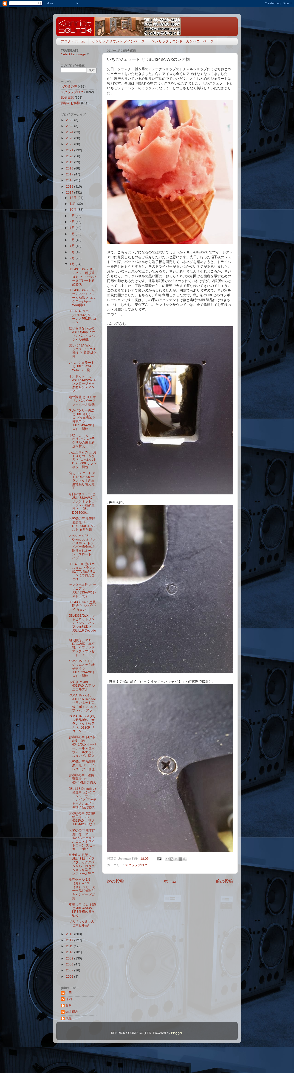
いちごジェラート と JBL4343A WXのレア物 (81, 366)
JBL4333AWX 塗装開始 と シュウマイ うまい (82, 605)
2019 (70, 162)
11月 (73, 203)
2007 (70, 970)
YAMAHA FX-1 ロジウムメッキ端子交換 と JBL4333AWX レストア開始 (82, 668)
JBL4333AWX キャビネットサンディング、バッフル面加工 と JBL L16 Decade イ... (82, 625)
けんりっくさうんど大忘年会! (81, 923)
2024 (70, 132)
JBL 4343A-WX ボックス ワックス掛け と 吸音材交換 (82, 351)
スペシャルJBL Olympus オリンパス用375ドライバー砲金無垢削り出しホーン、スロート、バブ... (82, 547)
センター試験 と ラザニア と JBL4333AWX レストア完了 (82, 590)
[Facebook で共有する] (180, 859)
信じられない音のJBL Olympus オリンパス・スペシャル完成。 (82, 334)
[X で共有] (176, 859)
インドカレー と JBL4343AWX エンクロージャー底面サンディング (82, 383)
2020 (70, 156)
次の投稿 (115, 881)
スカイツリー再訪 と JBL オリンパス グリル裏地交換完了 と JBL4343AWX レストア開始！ (82, 420)
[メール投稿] (159, 858)
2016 (70, 180)
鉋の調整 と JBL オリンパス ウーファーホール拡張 (82, 400)
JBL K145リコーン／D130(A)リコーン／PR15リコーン (82, 316)
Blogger (176, 1033)
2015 (70, 186)
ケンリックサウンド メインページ (118, 41)
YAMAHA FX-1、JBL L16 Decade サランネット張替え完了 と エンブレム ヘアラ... (82, 703)
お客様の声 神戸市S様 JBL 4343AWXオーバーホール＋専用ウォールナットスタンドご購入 (82, 746)
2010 (70, 952)
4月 (73, 246)
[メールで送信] (167, 859)
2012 (70, 940)
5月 (73, 240)
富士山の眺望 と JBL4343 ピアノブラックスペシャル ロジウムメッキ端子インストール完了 (82, 864)
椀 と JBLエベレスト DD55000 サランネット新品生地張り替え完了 (82, 480)
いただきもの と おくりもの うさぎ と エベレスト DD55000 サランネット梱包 (82, 460)
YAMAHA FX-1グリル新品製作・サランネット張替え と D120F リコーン (82, 724)
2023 (70, 138)
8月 (73, 222)
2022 (70, 144)
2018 (70, 168)
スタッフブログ (136, 865)
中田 (68, 993)
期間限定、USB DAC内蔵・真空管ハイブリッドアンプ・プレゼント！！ (82, 647)
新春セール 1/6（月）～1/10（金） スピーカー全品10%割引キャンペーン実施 (82, 889)
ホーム (170, 881)
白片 (68, 1005)
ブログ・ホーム (73, 41)
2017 (70, 174)
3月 (73, 252)
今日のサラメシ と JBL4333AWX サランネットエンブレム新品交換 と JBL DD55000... (82, 503)
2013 (70, 934)
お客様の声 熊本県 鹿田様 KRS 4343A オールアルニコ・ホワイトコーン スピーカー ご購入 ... (82, 840)
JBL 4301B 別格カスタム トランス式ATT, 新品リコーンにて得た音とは (82, 571)
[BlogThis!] (172, 859)
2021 (70, 150)
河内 (68, 999)
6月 (73, 234)
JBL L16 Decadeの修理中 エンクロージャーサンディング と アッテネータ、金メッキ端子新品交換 (82, 798)
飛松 (68, 1018)
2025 (70, 126)
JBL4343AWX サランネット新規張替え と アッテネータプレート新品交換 (82, 277)
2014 (70, 192)
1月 (73, 264)
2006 (70, 976)
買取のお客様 (70, 103)
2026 (70, 120)
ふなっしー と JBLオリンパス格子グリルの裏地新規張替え (82, 440)
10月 (73, 209)
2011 (70, 946)
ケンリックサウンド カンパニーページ (183, 41)
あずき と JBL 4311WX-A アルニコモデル (82, 685)
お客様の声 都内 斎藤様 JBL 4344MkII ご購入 (83, 779)
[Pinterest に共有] (185, 859)
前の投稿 (224, 881)
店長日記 (67, 97)
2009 (70, 958)
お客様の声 (69, 86)
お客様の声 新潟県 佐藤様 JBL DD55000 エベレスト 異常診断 (82, 524)
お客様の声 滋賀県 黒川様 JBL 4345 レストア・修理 (82, 765)
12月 (73, 198)
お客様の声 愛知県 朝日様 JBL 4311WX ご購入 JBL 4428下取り (84, 819)
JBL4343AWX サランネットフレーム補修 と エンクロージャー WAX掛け (82, 297)
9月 (73, 216)
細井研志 (71, 1012)
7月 (73, 228)
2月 (73, 258)
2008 (70, 964)
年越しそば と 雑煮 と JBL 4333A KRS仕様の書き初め (82, 910)
